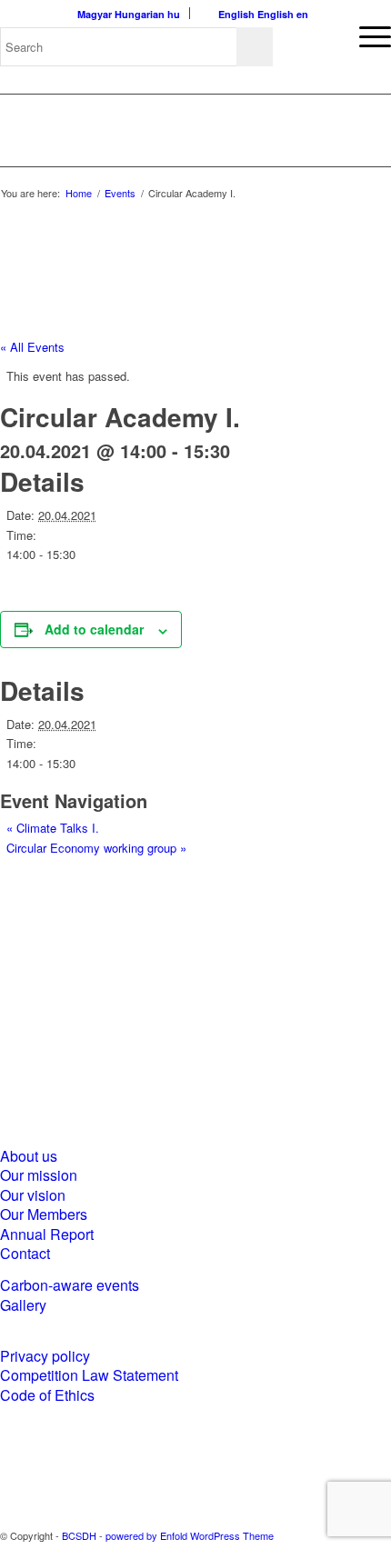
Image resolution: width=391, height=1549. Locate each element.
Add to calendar (94, 629)
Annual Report (47, 1234)
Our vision (32, 1194)
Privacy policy (45, 1355)
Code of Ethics (47, 1394)
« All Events (32, 346)
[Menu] (366, 36)
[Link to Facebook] (322, 1535)
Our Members (43, 1214)
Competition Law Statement (89, 1374)
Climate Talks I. (52, 827)
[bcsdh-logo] (150, 130)
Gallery (23, 1304)
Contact (25, 1253)
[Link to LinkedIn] (350, 1535)
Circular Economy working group (96, 847)
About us (28, 1155)
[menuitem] (366, 36)
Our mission (38, 1174)
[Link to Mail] (377, 1535)
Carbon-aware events (69, 1284)
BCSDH (79, 1535)
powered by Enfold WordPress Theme (189, 1535)
